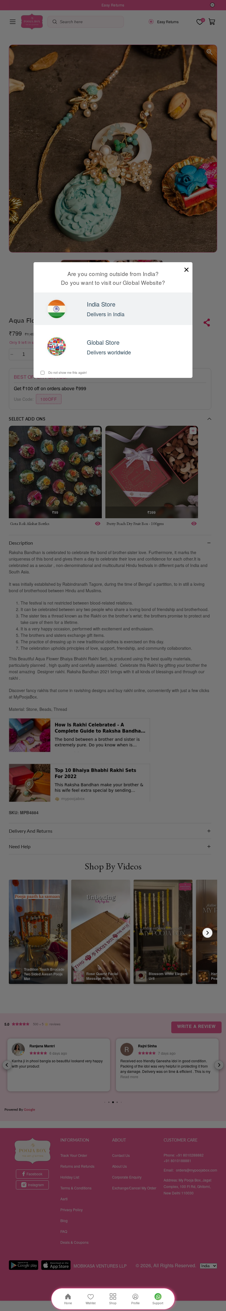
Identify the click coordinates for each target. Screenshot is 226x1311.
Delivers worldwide (109, 352)
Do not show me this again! (67, 372)
